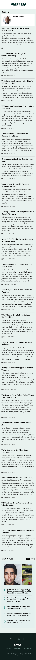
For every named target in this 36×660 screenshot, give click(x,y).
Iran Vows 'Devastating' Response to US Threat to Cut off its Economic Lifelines (19, 598)
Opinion (5, 10)
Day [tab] (28, 557)
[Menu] (1, 4)
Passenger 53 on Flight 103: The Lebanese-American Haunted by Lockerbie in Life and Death (19, 589)
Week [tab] (32, 557)
